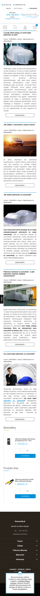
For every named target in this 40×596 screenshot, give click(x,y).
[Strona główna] (29, 16)
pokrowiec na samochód (14, 401)
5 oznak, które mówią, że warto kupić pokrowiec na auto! (17, 34)
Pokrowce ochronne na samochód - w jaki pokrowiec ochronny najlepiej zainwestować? (19, 274)
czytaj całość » (20, 115)
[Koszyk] (35, 27)
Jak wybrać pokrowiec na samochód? (17, 195)
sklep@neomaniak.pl (12, 18)
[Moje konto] (25, 27)
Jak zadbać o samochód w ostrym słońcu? (19, 125)
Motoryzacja (27, 39)
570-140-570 (21, 531)
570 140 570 (12, 14)
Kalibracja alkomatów (20, 571)
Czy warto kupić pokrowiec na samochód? (19, 354)
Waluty (8, 8)
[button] (5, 27)
